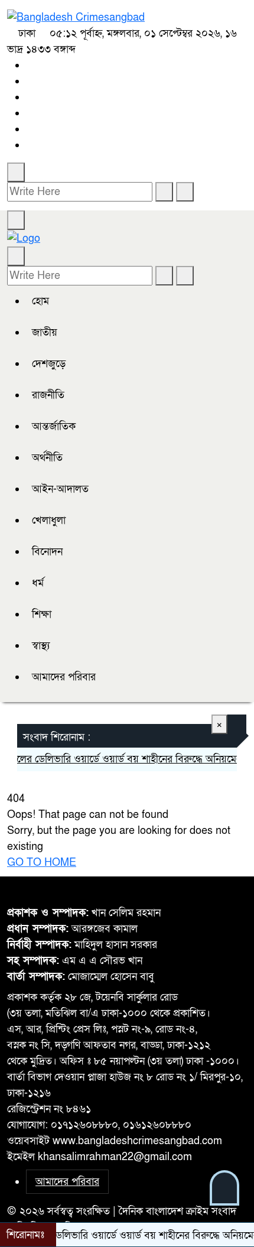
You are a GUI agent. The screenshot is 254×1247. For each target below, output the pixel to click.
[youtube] (30, 129)
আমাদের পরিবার (64, 677)
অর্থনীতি (47, 458)
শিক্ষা (41, 614)
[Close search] (185, 192)
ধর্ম (38, 583)
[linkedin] (30, 113)
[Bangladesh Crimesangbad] (76, 17)
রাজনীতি (48, 395)
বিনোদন (47, 551)
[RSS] (30, 145)
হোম (40, 301)
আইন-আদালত (60, 489)
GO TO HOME (41, 862)
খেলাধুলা (49, 520)
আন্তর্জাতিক (54, 426)
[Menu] (16, 220)
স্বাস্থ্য (41, 645)
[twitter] (30, 81)
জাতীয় (44, 332)
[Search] (16, 172)
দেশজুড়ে (49, 364)
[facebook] (30, 65)
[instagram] (30, 97)
